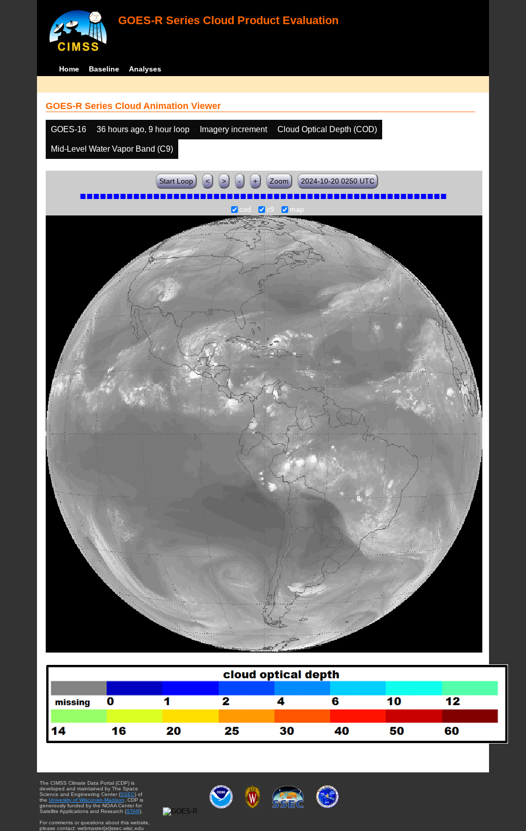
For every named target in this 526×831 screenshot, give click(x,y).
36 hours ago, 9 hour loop (143, 129)
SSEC (127, 794)
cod (245, 210)
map (297, 210)
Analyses (145, 69)
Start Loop (176, 181)
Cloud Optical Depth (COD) (327, 129)
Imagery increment (233, 129)
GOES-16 (68, 129)
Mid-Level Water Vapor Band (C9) (112, 148)
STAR (133, 811)
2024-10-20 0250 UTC (337, 181)
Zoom (279, 181)
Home (69, 69)
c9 (270, 210)
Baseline (104, 69)
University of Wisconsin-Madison (86, 800)
